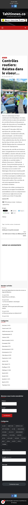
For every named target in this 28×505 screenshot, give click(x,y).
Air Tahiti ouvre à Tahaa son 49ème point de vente (14, 233)
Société (4, 379)
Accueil (11, 3)
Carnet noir (5, 328)
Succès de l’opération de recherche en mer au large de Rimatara (14, 291)
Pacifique (4, 367)
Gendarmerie (17, 224)
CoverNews (22, 500)
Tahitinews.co (14, 13)
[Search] (25, 27)
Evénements (5, 352)
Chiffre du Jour (6, 331)
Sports (4, 382)
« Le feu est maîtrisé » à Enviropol (10, 301)
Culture (4, 337)
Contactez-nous (14, 484)
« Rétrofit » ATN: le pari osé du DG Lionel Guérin (12, 307)
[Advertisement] (14, 42)
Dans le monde (6, 340)
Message (4, 464)
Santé (3, 373)
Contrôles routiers (9, 224)
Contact (16, 3)
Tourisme (4, 385)
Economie (4, 343)
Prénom (4, 401)
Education (4, 346)
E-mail (4, 407)
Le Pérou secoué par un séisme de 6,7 (11, 313)
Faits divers (5, 355)
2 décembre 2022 (6, 76)
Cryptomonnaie (6, 334)
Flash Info (4, 57)
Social (3, 376)
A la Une (4, 325)
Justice (4, 361)
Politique (4, 370)
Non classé (5, 364)
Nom (6, 450)
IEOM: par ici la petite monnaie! (10, 229)
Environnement (6, 349)
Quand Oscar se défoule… (9, 297)
